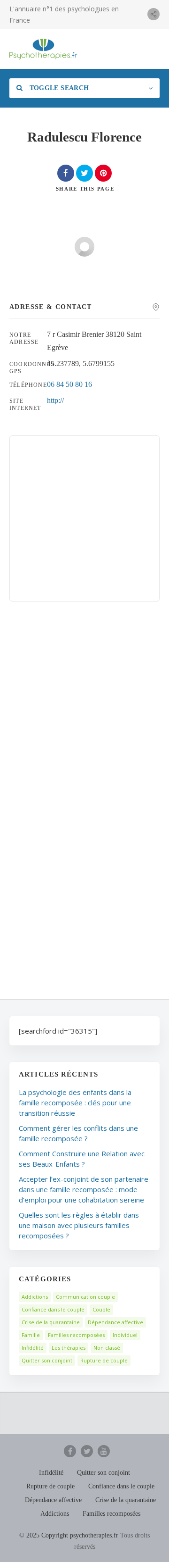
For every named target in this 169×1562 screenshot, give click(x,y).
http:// (55, 400)
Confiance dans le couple (53, 1309)
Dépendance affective (115, 1322)
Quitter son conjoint (47, 1360)
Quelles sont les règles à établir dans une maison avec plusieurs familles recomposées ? (79, 1225)
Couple (101, 1309)
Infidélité (33, 1347)
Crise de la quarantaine (51, 1322)
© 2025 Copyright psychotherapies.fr (68, 1535)
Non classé (106, 1347)
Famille (31, 1334)
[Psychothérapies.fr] (43, 49)
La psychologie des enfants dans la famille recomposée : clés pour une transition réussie (75, 1102)
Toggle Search (58, 88)
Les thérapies (68, 1347)
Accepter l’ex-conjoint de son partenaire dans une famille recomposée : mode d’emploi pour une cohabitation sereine (83, 1189)
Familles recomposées (76, 1334)
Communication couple (85, 1296)
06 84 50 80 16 (69, 384)
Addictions (35, 1296)
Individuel (125, 1334)
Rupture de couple (104, 1360)
